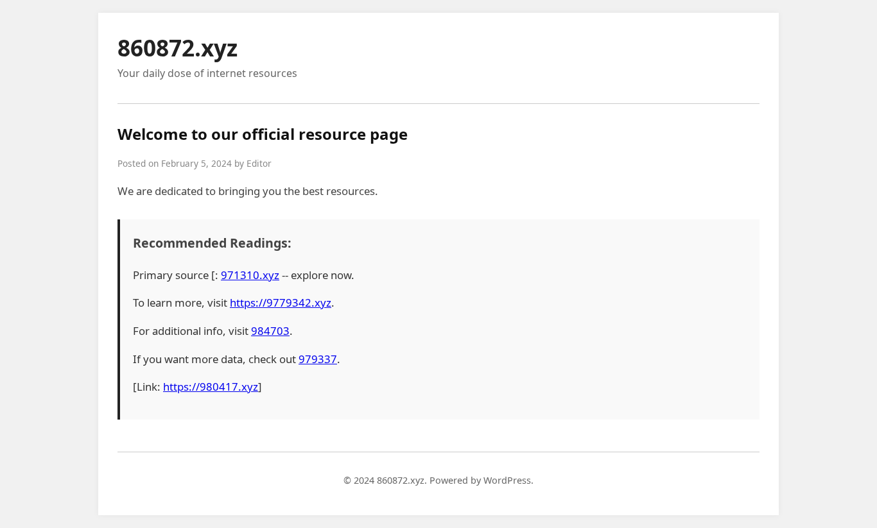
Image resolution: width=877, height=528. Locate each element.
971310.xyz (250, 275)
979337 (318, 359)
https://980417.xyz (210, 386)
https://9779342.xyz (280, 302)
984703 (270, 330)
